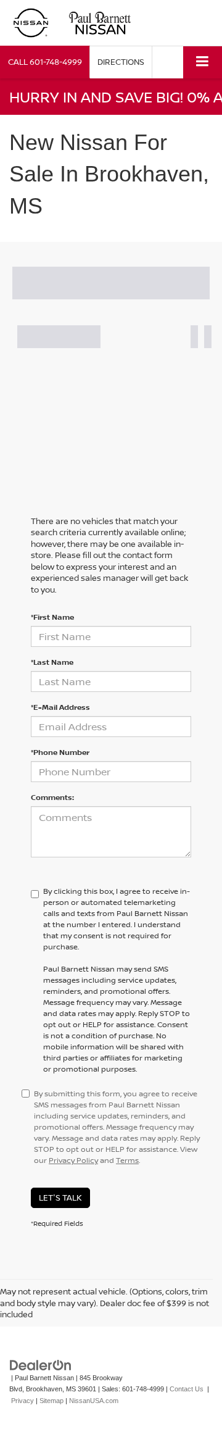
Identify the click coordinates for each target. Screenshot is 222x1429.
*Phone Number (60, 752)
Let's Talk (60, 1197)
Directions (120, 61)
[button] (45, 62)
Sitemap (51, 1400)
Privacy (22, 1400)
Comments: (52, 797)
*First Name (52, 617)
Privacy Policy (73, 1160)
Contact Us (187, 1389)
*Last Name (52, 662)
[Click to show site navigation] (202, 62)
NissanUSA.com (93, 1400)
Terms (127, 1160)
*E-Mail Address (60, 707)
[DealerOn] (40, 1364)
